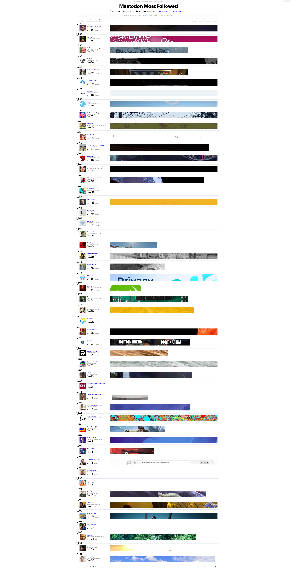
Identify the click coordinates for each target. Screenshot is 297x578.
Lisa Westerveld (91, 524)
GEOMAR (90, 102)
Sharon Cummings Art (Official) (96, 167)
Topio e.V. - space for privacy (96, 383)
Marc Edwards (91, 437)
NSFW (89, 481)
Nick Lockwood (91, 470)
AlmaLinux (90, 318)
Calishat (89, 340)
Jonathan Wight (92, 351)
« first (194, 20)
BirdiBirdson (90, 123)
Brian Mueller (91, 232)
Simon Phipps (91, 492)
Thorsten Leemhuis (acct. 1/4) (96, 459)
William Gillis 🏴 (91, 264)
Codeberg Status (92, 80)
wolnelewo (90, 156)
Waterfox (90, 275)
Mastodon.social (180, 11)
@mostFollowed (162, 11)
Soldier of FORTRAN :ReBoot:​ (96, 145)
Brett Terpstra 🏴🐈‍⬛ (93, 113)
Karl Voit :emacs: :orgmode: (95, 48)
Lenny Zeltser (91, 199)
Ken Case (90, 546)
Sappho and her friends (94, 394)
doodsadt (90, 221)
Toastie (89, 372)
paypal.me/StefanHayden (157, 1)
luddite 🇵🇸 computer (93, 253)
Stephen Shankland (93, 362)
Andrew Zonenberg (93, 513)
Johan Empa (91, 557)
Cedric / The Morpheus (94, 26)
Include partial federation (94, 20)
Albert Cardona (91, 416)
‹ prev (201, 20)
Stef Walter (90, 134)
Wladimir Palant (91, 308)
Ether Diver (90, 448)
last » (215, 20)
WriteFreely (90, 210)
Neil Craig (90, 243)
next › (208, 20)
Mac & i (89, 58)
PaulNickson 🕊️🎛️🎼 (93, 69)
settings (286, 0)
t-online (89, 91)
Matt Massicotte (92, 329)
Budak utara (90, 188)
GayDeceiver (91, 37)
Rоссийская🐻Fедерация (95, 427)
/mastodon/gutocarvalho (94, 405)
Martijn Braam (91, 297)
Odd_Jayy (90, 502)
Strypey (89, 286)
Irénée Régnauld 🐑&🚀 (94, 178)
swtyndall (90, 535)
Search (81, 20)
